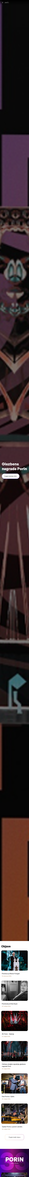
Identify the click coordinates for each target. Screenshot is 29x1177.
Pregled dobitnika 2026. (10, 476)
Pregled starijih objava (14, 1137)
